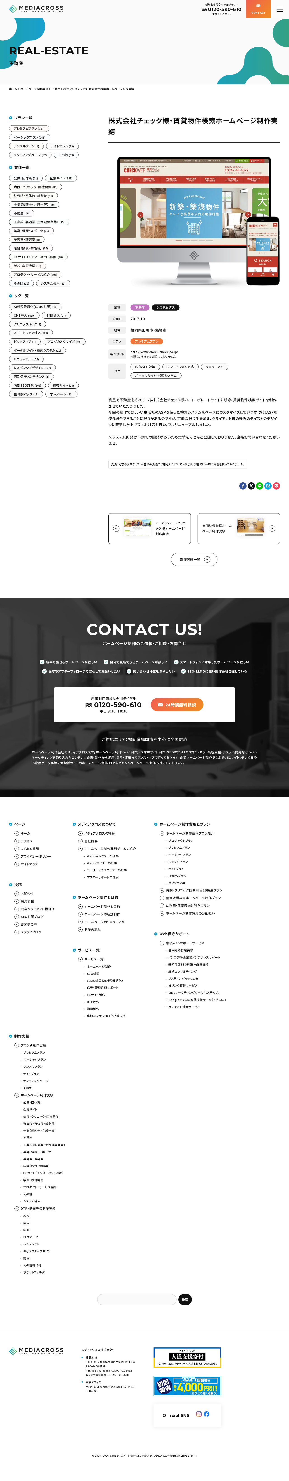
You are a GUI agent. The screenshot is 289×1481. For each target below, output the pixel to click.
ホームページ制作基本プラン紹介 (190, 833)
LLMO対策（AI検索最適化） (105, 980)
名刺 (26, 1230)
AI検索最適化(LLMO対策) (35, 306)
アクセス (27, 841)
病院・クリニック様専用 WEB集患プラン (194, 890)
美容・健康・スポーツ (31, 230)
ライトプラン (62, 146)
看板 (26, 1216)
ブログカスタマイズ (64, 341)
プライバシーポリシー (36, 856)
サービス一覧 (94, 959)
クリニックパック (27, 324)
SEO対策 (93, 973)
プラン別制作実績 (33, 1045)
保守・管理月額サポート (103, 987)
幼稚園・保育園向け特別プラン (188, 905)
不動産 (140, 307)
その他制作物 (32, 1265)
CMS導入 (24, 315)
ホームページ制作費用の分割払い (190, 913)
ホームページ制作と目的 (102, 906)
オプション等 (176, 883)
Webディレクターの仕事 (103, 856)
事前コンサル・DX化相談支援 (106, 1016)
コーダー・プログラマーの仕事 (107, 870)
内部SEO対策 (145, 366)
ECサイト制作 (96, 995)
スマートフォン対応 (180, 366)
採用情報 (27, 901)
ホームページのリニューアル (104, 921)
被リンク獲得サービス (183, 985)
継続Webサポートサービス (185, 943)
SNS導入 (56, 315)
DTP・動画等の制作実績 (38, 1208)
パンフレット (31, 1244)
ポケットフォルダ (34, 1272)
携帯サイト (63, 385)
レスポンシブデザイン (32, 367)
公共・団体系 (26, 178)
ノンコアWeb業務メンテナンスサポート (194, 957)
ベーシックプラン (29, 137)
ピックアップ (25, 341)
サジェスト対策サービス (184, 1007)
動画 (26, 1258)
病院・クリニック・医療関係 (35, 187)
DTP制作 (93, 1002)
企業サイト (61, 178)
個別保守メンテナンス (31, 376)
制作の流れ (92, 929)
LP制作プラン (177, 876)
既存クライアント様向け (38, 909)
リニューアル (215, 366)
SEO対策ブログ (32, 916)
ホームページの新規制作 (102, 914)
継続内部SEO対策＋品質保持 (188, 964)
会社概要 (91, 841)
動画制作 (93, 1009)
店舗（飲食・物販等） (31, 248)
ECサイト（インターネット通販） (38, 257)
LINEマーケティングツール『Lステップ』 (194, 992)
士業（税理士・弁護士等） (34, 204)
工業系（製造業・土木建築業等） (39, 222)
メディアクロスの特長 (99, 833)
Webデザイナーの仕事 (102, 863)
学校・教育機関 (27, 265)
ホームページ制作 (99, 966)
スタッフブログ (31, 932)
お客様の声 (29, 924)
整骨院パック (26, 394)
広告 (26, 1223)
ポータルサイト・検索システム (156, 375)
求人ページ (61, 394)
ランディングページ (30, 155)
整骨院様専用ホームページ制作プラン (193, 898)
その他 (66, 155)
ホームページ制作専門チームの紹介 (110, 848)
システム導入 (165, 307)
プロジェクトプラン (181, 840)
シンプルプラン (26, 146)
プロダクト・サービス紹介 (35, 274)
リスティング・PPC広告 (183, 978)
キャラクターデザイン (37, 1251)
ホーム (25, 833)
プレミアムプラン (146, 341)
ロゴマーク (30, 1237)
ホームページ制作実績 (37, 1095)
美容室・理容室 (27, 239)
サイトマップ (29, 864)
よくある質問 (30, 848)
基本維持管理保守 (180, 950)
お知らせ (27, 893)
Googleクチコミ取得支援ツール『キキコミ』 (197, 1000)
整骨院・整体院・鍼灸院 (33, 195)
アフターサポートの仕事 (103, 877)
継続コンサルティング (182, 971)
